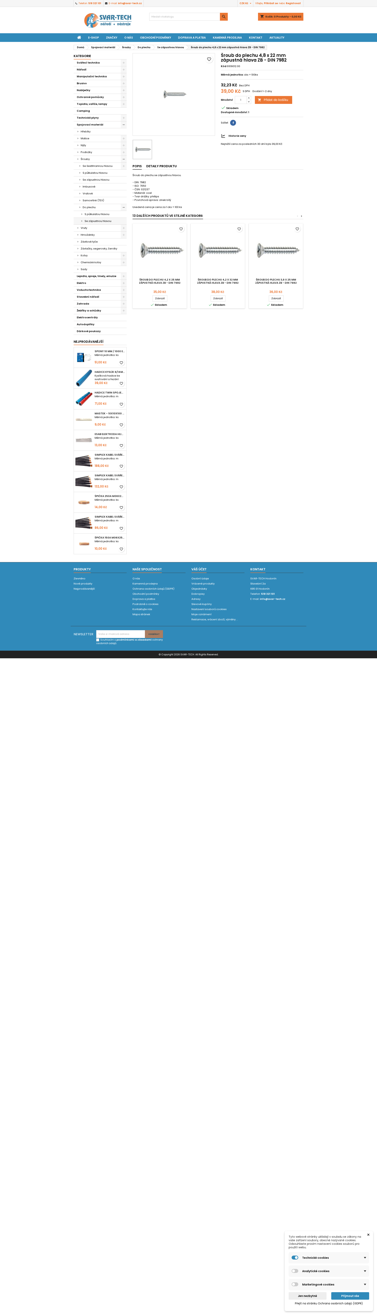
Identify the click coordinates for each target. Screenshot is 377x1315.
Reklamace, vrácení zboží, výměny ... (214, 619)
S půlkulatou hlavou (95, 173)
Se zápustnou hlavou (96, 180)
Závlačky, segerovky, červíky (99, 248)
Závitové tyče (89, 242)
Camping (83, 111)
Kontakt (255, 38)
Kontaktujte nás (142, 609)
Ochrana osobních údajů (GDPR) (153, 589)
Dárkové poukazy (89, 331)
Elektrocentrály (87, 317)
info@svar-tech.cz (130, 3)
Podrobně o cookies (145, 604)
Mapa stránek (141, 614)
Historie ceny (237, 136)
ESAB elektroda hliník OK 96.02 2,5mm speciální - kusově (110, 434)
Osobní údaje (200, 578)
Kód (223, 66)
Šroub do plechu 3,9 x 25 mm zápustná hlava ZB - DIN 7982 (276, 281)
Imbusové (89, 186)
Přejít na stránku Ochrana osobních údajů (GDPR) (329, 1303)
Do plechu (89, 207)
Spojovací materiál (90, 125)
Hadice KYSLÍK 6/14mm (110, 372)
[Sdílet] (233, 123)
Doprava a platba (192, 38)
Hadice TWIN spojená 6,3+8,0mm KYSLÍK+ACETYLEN (110, 392)
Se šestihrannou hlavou (98, 166)
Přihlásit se (271, 3)
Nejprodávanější (84, 589)
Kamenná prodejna (227, 38)
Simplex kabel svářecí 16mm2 (110, 516)
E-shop (93, 38)
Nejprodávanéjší (88, 341)
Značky (111, 38)
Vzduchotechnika (89, 290)
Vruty (84, 228)
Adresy (195, 599)
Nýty (83, 145)
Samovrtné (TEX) (93, 200)
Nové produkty (83, 583)
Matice (85, 138)
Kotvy (84, 255)
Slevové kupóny (201, 604)
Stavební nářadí (88, 297)
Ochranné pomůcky (90, 97)
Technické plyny (88, 118)
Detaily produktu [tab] (161, 166)
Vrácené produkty (203, 583)
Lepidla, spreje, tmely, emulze (96, 276)
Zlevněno (79, 578)
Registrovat (293, 3)
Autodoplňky (85, 324)
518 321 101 (94, 3)
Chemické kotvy (91, 262)
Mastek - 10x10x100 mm (110, 413)
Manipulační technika (92, 76)
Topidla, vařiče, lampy (92, 104)
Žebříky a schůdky (89, 310)
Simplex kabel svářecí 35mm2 (110, 454)
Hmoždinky (88, 235)
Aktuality (276, 38)
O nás (128, 38)
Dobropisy (198, 594)
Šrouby (85, 159)
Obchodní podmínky (155, 38)
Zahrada (83, 304)
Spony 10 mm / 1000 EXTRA (110, 351)
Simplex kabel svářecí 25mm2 (110, 475)
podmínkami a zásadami (134, 640)
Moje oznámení (201, 614)
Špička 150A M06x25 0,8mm (110, 537)
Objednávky (199, 589)
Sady (84, 269)
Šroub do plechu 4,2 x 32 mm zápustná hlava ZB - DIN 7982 (218, 281)
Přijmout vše (350, 1296)
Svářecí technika (88, 63)
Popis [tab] (137, 166)
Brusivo (82, 83)
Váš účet (199, 569)
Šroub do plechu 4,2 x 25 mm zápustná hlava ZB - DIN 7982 (159, 281)
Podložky (86, 152)
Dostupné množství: (234, 112)
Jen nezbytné (307, 1296)
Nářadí (81, 69)
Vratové (88, 193)
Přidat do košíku (273, 100)
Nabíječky (83, 90)
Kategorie (82, 56)
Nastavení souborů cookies (209, 609)
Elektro (81, 283)
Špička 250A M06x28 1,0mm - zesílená (110, 496)
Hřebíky (86, 131)
